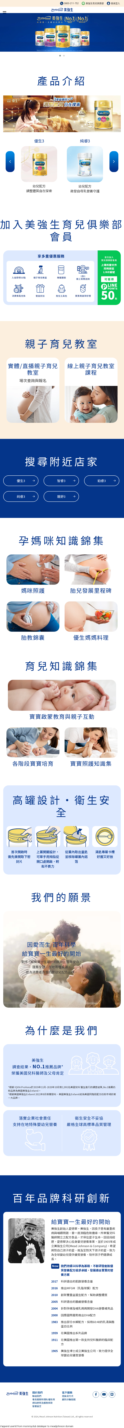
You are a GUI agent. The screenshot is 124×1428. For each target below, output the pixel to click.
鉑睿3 (102, 480)
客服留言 (36, 1406)
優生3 (21, 480)
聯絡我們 (36, 1396)
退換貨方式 (67, 1396)
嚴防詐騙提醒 (69, 1399)
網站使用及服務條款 (42, 1402)
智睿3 (61, 480)
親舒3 (61, 496)
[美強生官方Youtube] (104, 1394)
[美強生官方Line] (112, 1394)
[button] (60, 55)
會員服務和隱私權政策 (43, 1399)
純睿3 (21, 496)
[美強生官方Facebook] (96, 1394)
